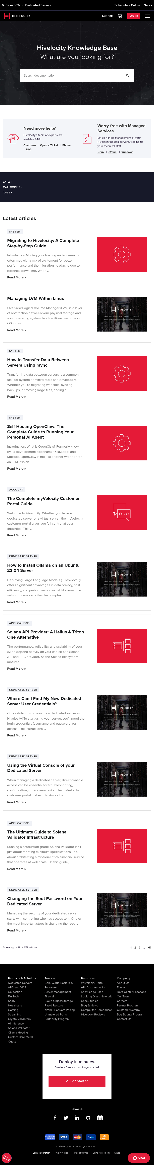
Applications (19, 623)
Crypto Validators (19, 1019)
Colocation (15, 992)
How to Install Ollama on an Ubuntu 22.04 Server (43, 568)
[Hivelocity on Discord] (99, 1118)
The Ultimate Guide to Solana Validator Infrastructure (37, 834)
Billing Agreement (101, 1153)
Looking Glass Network (96, 996)
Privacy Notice (61, 1153)
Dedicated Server (23, 556)
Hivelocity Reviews (93, 1014)
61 (149, 947)
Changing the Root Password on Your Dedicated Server (45, 901)
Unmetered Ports (56, 1014)
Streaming (14, 1014)
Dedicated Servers (20, 983)
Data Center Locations (131, 992)
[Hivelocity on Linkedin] (77, 1118)
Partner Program (128, 1005)
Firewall (49, 996)
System (15, 231)
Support (107, 16)
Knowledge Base (92, 992)
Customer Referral (128, 1010)
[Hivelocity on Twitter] (66, 1118)
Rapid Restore (54, 1005)
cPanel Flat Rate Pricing (60, 1010)
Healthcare (15, 1005)
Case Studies (89, 1001)
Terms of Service (80, 1153)
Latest (7, 181)
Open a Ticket (49, 145)
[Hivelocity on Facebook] (55, 1118)
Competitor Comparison (96, 1010)
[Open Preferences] (7, 1158)
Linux (100, 152)
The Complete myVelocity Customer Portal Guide (43, 501)
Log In (134, 15)
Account (16, 489)
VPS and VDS (17, 987)
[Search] (127, 75)
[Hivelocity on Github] (88, 1118)
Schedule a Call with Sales (133, 5)
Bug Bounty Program (130, 1014)
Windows (127, 152)
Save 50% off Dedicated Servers (29, 5)
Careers (122, 1001)
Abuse (117, 1153)
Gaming (13, 1010)
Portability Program (57, 1019)
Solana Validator (18, 1028)
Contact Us (124, 1019)
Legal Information (41, 1153)
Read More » (16, 277)
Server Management (58, 992)
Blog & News (89, 1005)
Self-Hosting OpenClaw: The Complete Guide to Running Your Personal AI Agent (40, 432)
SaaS (11, 1001)
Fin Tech (13, 996)
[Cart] (119, 15)
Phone (66, 145)
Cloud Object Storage (59, 1001)
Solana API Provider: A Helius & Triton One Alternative (45, 634)
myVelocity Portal (92, 983)
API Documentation (93, 987)
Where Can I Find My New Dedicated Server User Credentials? (44, 701)
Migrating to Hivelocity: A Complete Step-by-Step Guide (43, 243)
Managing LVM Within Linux (35, 298)
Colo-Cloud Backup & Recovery (59, 985)
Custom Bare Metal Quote (20, 1039)
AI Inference (16, 1023)
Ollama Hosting (18, 1032)
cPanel (112, 152)
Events (121, 987)
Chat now (29, 145)
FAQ (28, 149)
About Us (123, 983)
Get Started (79, 1081)
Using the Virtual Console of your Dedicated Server (41, 768)
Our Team (123, 996)
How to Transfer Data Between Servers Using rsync (38, 362)
